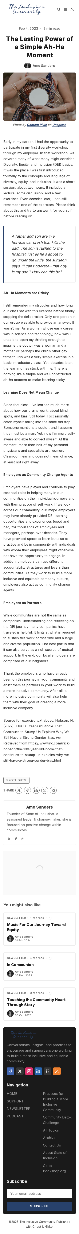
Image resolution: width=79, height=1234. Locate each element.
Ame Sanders (39, 807)
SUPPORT (15, 1101)
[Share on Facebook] (27, 790)
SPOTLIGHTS (16, 780)
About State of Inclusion (55, 1155)
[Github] (47, 1071)
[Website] (22, 838)
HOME (12, 1093)
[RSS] (57, 1071)
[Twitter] (9, 838)
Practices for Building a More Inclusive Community (55, 1101)
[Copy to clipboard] (53, 790)
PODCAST (15, 1116)
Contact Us (52, 1145)
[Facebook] (15, 838)
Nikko (49, 1226)
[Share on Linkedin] (36, 790)
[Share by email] (44, 790)
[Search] (58, 9)
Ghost (36, 1226)
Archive (49, 1138)
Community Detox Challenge (57, 1120)
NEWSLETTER (16, 917)
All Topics (51, 1130)
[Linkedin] (38, 1071)
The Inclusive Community (37, 1221)
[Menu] (65, 9)
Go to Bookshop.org (54, 1168)
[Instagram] (29, 1071)
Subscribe (39, 1206)
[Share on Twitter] (18, 790)
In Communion (20, 964)
